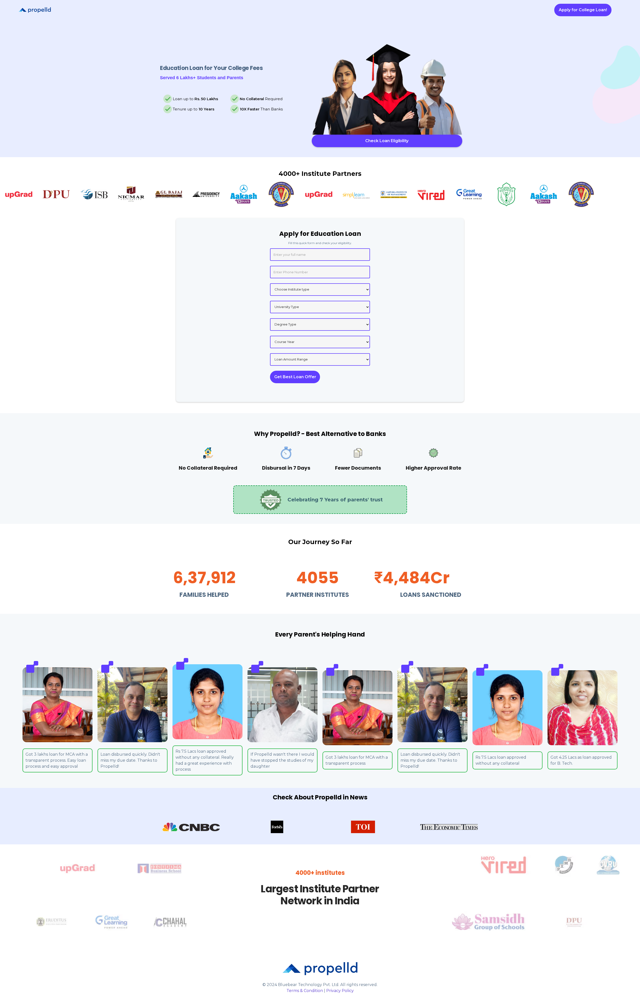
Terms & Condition (304, 990)
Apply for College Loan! (583, 9)
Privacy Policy (340, 990)
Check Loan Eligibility (386, 140)
